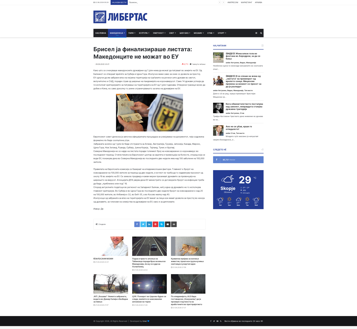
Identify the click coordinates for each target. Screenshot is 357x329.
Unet (145, 321)
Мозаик (198, 33)
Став (209, 33)
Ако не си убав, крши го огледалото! (239, 127)
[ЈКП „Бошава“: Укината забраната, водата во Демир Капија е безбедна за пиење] (110, 284)
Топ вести (248, 90)
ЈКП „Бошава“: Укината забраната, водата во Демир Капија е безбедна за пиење (110, 299)
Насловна (100, 33)
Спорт (221, 33)
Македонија (116, 33)
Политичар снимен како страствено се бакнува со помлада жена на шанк (162, 2)
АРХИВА (258, 2)
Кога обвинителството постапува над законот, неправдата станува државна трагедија (244, 106)
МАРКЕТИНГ (246, 2)
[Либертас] (120, 17)
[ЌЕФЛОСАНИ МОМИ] (110, 246)
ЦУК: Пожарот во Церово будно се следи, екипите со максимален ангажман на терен (149, 299)
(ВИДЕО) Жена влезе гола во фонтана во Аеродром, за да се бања (243, 56)
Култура (143, 33)
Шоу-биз (184, 33)
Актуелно (235, 63)
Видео (242, 63)
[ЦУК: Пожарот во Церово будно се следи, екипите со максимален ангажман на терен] (149, 284)
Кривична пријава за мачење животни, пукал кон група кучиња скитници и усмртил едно (187, 261)
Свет (171, 33)
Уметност (158, 33)
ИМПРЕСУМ (233, 2)
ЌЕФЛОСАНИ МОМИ (103, 258)
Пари (131, 33)
